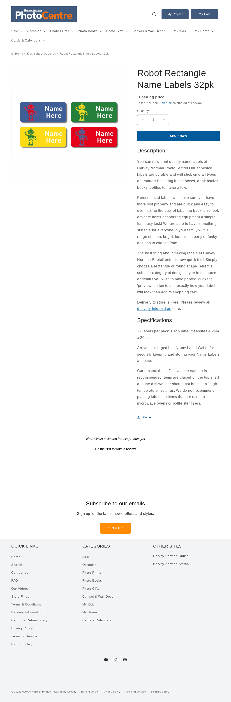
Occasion (34, 31)
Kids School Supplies (41, 53)
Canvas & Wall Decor (148, 31)
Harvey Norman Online (171, 556)
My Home (202, 31)
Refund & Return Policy (29, 620)
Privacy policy (111, 691)
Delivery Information (27, 612)
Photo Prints (59, 31)
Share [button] (146, 417)
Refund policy (21, 644)
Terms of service (135, 691)
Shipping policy (160, 691)
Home (19, 53)
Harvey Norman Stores (171, 564)
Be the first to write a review (115, 449)
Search (16, 564)
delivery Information (154, 309)
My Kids (180, 31)
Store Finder (21, 596)
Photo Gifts (115, 31)
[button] (154, 14)
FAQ (14, 580)
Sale (14, 31)
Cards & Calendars (26, 40)
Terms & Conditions (26, 604)
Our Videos (20, 588)
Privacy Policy (22, 628)
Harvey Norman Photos (36, 691)
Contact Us (19, 572)
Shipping (165, 103)
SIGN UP (115, 528)
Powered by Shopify (64, 691)
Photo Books (87, 31)
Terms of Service (24, 636)
